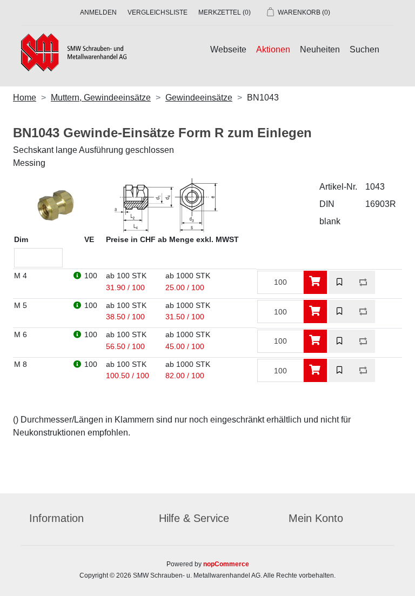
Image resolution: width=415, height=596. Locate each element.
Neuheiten (320, 49)
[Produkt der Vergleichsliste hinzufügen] (363, 282)
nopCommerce (226, 564)
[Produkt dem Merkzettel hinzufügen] (340, 282)
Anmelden (98, 12)
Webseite (228, 49)
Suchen (364, 49)
